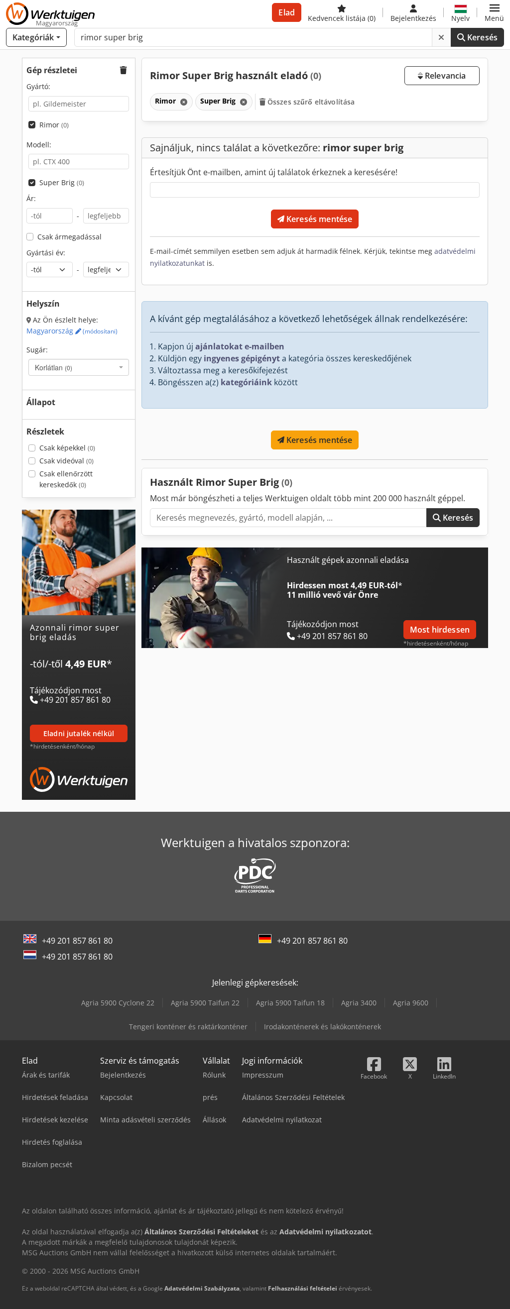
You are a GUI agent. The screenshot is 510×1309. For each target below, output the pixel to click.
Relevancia (444, 75)
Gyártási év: (45, 252)
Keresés (481, 37)
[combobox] (78, 367)
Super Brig (61, 182)
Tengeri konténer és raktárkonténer (188, 1026)
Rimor (54, 124)
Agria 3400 (359, 1002)
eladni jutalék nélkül (78, 733)
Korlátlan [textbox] (53, 367)
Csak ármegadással (69, 236)
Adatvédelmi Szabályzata (202, 1288)
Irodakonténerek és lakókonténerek (322, 1026)
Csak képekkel (67, 447)
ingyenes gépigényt (242, 358)
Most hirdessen (440, 629)
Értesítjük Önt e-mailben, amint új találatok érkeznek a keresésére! (273, 172)
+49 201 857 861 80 (77, 940)
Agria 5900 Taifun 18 (290, 1002)
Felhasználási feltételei (302, 1288)
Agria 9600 (410, 1002)
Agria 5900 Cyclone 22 (117, 1002)
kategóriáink (246, 382)
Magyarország (72, 330)
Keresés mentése (318, 219)
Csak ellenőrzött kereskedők (66, 479)
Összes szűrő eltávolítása (310, 102)
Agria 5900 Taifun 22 (205, 1002)
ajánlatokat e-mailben (239, 346)
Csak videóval (66, 460)
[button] (494, 12)
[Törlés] (441, 37)
